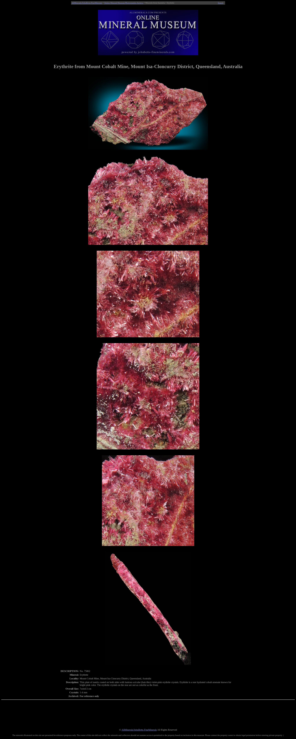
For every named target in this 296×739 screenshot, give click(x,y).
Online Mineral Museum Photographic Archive (123, 3)
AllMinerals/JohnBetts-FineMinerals (87, 3)
